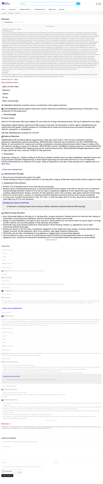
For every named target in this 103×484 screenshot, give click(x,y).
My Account (12, 9)
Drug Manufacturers (40, 9)
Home (3, 9)
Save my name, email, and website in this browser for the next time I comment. (22, 466)
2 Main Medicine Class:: (8, 31)
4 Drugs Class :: (6, 71)
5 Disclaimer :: (5, 72)
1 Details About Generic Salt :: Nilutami (11, 29)
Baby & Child (52, 9)
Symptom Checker (25, 9)
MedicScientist (8, 22)
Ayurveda (61, 9)
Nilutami (5, 19)
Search (78, 3)
